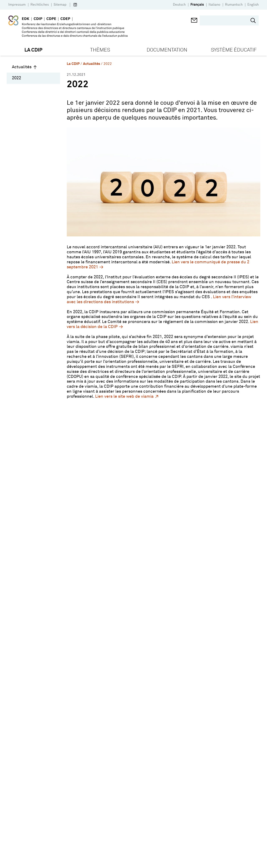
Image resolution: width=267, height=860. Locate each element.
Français (197, 4)
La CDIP (73, 64)
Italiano (214, 4)
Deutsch (179, 4)
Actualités (21, 67)
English (253, 4)
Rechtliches (39, 4)
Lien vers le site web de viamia (124, 396)
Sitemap (60, 4)
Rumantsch (234, 4)
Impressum (17, 4)
